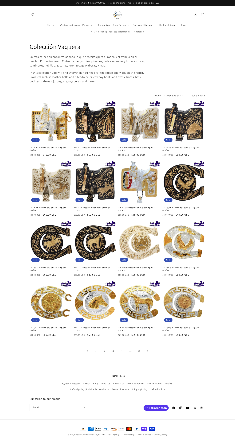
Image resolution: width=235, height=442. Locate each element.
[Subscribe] (83, 407)
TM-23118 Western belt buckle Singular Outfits (180, 329)
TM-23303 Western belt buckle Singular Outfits (136, 269)
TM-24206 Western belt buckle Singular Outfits (180, 149)
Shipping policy (160, 434)
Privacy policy (128, 434)
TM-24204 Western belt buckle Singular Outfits (92, 209)
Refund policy (157, 389)
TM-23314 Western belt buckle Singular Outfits (180, 209)
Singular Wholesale (70, 383)
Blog (95, 383)
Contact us (119, 383)
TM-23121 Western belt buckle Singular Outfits (92, 329)
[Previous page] (87, 351)
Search (86, 383)
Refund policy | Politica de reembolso (89, 389)
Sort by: (157, 95)
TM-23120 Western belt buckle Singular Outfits (136, 329)
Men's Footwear (135, 383)
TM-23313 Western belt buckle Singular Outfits (48, 269)
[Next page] (147, 351)
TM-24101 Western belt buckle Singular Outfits (136, 209)
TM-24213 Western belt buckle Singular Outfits (92, 149)
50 (139, 350)
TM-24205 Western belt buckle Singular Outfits (48, 209)
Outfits (168, 383)
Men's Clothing (154, 383)
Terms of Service (120, 389)
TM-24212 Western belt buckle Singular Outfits (136, 149)
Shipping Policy (140, 389)
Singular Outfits (81, 435)
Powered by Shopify (96, 435)
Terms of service (144, 434)
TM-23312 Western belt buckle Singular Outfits (92, 269)
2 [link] (104, 351)
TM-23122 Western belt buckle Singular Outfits (48, 329)
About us (105, 383)
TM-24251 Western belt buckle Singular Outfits (48, 149)
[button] (33, 14)
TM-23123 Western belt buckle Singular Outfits (180, 269)
